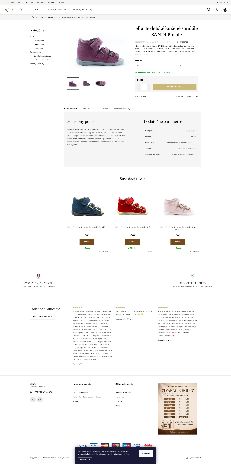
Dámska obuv (39, 40)
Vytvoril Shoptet (195, 458)
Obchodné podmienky (13, 2)
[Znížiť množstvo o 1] (139, 87)
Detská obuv (39, 44)
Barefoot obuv (35, 52)
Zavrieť (152, 96)
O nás (118, 406)
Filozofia (119, 401)
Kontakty (62, 2)
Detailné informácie (142, 54)
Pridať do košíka (175, 87)
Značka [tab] (102, 108)
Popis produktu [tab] (70, 108)
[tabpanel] (87, 221)
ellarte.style (40, 399)
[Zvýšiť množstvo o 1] (149, 87)
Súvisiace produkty (122, 108)
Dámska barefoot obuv (42, 56)
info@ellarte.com (43, 392)
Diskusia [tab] (86, 108)
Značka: (140, 96)
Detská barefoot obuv (42, 60)
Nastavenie (85, 459)
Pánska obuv (39, 48)
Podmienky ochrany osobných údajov (40, 2)
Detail (87, 242)
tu (128, 454)
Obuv (32, 36)
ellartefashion (33, 399)
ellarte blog (120, 397)
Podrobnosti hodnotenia (165, 42)
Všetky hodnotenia (42, 316)
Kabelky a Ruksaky (37, 63)
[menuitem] (37, 9)
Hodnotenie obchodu (123, 392)
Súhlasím (146, 453)
